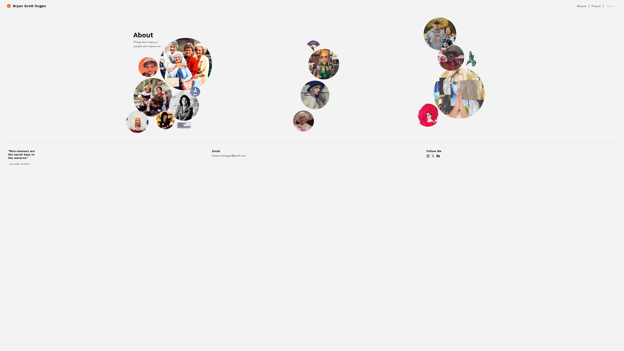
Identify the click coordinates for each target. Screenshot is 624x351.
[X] (433, 156)
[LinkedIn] (438, 156)
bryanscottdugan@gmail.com (229, 155)
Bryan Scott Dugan (29, 6)
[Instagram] (428, 156)
